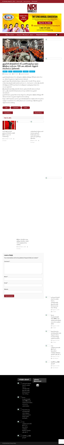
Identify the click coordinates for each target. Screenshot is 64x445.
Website (6, 289)
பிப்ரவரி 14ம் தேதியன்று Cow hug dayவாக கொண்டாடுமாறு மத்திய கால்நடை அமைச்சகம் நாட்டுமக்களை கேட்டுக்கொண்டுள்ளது (39, 112)
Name (6, 276)
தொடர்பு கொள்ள (27, 1)
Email (6, 283)
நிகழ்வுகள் (19, 34)
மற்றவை (31, 34)
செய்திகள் (11, 34)
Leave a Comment (25, 74)
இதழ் (7, 34)
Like (6, 107)
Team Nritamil (55, 358)
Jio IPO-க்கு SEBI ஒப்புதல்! (55, 362)
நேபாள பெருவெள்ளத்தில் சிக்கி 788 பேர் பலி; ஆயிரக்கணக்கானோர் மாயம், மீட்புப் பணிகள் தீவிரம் (56, 319)
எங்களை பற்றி (19, 1)
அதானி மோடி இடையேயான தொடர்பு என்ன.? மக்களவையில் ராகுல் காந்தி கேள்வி (9, 112)
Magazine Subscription (42, 34)
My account (34, 1)
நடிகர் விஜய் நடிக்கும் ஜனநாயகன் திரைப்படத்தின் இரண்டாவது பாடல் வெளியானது (9, 134)
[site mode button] (57, 34)
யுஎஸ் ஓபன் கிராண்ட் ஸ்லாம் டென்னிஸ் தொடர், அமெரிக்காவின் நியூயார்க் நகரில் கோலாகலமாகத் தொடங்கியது (55, 302)
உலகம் (10, 71)
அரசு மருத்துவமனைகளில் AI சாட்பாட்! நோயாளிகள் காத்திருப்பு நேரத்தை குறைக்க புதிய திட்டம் (56, 350)
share (25, 107)
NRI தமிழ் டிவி (26, 34)
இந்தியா (5, 71)
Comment (7, 261)
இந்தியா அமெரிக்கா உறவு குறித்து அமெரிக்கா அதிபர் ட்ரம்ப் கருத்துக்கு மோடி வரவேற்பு (23, 242)
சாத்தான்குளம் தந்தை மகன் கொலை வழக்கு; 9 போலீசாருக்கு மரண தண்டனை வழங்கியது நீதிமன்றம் (37, 135)
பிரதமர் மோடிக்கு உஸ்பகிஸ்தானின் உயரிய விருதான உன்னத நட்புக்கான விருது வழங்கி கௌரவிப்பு (56, 335)
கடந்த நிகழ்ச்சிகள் (17, 71)
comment (15, 107)
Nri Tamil (16, 74)
